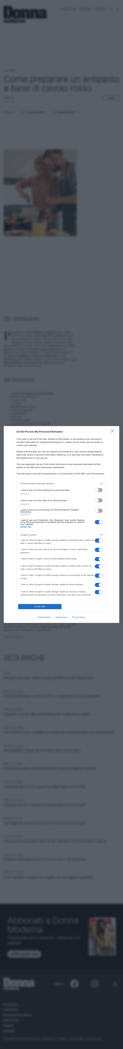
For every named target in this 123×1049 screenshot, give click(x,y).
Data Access (61, 617)
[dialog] (61, 524)
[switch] (99, 490)
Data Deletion (44, 617)
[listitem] (61, 483)
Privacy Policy (78, 617)
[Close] (113, 432)
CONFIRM (39, 607)
